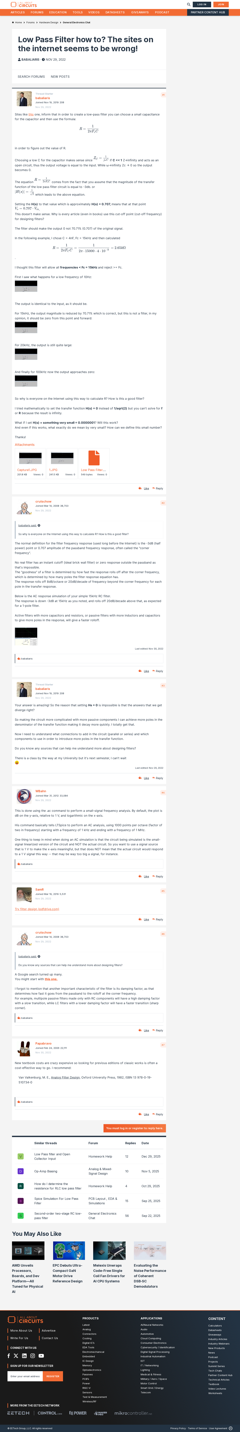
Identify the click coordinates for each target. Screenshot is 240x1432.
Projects (213, 1361)
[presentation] (89, 129)
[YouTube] (41, 1355)
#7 (163, 1044)
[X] (16, 1356)
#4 (163, 792)
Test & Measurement (94, 1396)
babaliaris (30, 59)
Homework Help (100, 1156)
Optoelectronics (91, 1369)
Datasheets (115, 12)
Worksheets (215, 1393)
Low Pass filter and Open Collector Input (52, 1156)
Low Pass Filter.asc (94, 470)
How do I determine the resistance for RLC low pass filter (58, 1186)
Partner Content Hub (208, 12)
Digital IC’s (88, 1342)
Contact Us (50, 1338)
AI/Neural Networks (152, 1324)
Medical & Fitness (151, 1374)
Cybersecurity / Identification (158, 1347)
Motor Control (149, 1383)
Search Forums (31, 76)
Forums (37, 12)
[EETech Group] (18, 1413)
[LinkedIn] (24, 1356)
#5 (163, 890)
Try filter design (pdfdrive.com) (37, 909)
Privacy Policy (178, 1428)
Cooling (87, 1338)
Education (58, 12)
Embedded (88, 1356)
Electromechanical (93, 1351)
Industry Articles (217, 1339)
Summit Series (216, 1366)
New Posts (60, 76)
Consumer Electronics (153, 1342)
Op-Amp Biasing (45, 1171)
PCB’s (85, 1378)
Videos (94, 12)
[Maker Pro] (100, 1413)
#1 (163, 94)
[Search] (188, 4)
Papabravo (43, 1043)
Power (86, 1383)
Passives (87, 1374)
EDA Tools (88, 1347)
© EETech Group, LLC (19, 1428)
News (211, 1352)
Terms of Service (197, 1428)
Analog (86, 1329)
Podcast (162, 12)
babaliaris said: (27, 525)
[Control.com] (50, 1413)
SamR (39, 889)
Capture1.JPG (27, 470)
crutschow (43, 501)
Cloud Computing (151, 1338)
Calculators (215, 1325)
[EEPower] (77, 1413)
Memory (87, 1365)
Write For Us (19, 1338)
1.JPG (53, 470)
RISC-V (86, 1387)
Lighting (145, 1369)
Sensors (87, 1392)
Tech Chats (215, 1370)
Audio (144, 1329)
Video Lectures (217, 1388)
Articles (18, 12)
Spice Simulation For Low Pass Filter (56, 1201)
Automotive (147, 1333)
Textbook (213, 1384)
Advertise (49, 1330)
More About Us (21, 1330)
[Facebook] (9, 1356)
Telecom (146, 1392)
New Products (216, 1348)
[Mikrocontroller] (133, 1413)
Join (221, 4)
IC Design (88, 1360)
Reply (159, 488)
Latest (86, 1324)
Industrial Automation (153, 1356)
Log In (201, 4)
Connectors (89, 1333)
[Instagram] (32, 1356)
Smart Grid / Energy (152, 1387)
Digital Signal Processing (155, 1351)
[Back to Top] (229, 1428)
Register (52, 1376)
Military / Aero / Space (154, 1378)
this (31, 114)
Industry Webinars (219, 1343)
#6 (163, 933)
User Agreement (218, 1428)
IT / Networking (150, 1365)
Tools (78, 12)
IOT (143, 1360)
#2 (163, 502)
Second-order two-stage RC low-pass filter (58, 1216)
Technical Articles (219, 1379)
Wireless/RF (89, 1401)
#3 (163, 685)
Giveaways (140, 12)
